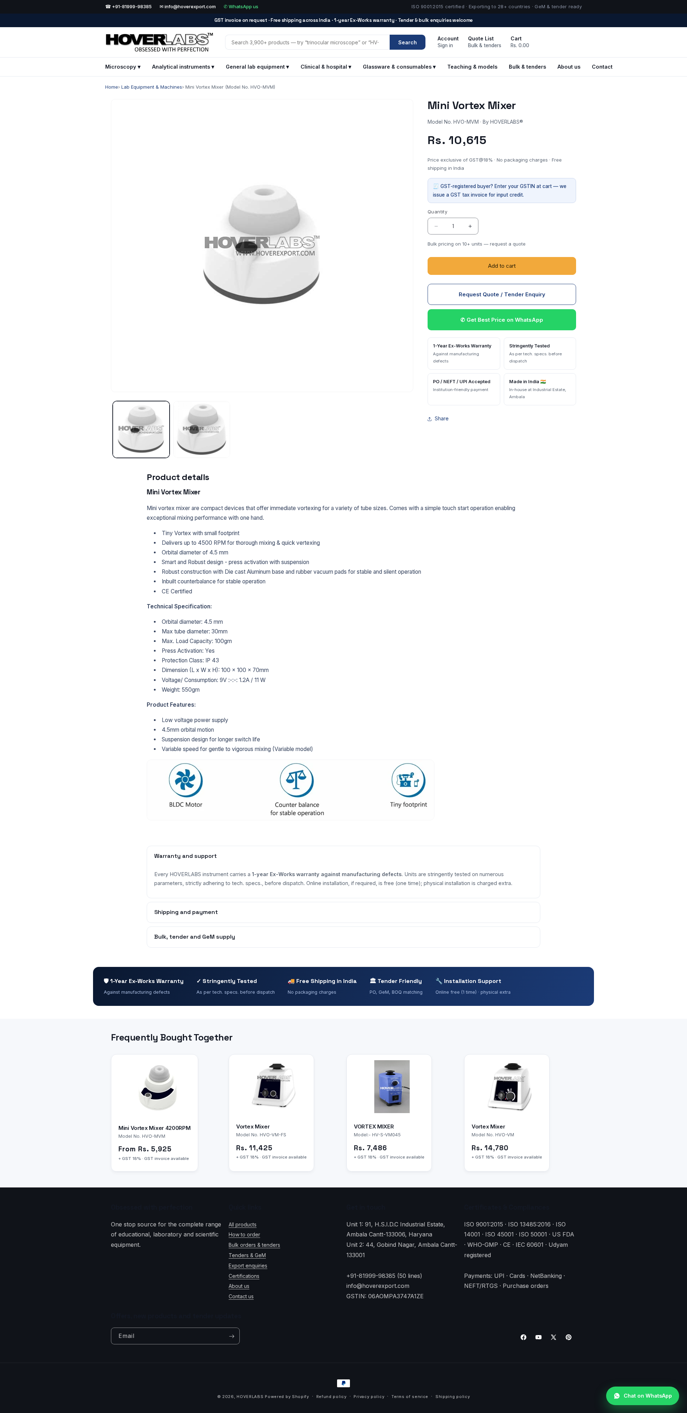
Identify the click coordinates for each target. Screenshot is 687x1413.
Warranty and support (185, 856)
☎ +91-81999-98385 (128, 6)
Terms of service (409, 1396)
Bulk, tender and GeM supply (194, 936)
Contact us (241, 1296)
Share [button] (442, 419)
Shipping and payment (186, 912)
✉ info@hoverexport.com (188, 6)
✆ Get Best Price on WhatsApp (502, 320)
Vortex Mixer (252, 1126)
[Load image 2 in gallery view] (201, 429)
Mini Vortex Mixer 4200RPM (154, 1127)
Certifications (244, 1276)
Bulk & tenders (527, 67)
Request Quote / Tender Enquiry (502, 294)
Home (111, 87)
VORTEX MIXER (374, 1126)
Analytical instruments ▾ (183, 67)
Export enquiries (248, 1265)
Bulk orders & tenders (254, 1245)
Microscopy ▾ (123, 67)
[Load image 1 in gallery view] (141, 429)
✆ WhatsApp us (241, 6)
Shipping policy (452, 1396)
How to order (244, 1234)
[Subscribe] (231, 1336)
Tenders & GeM (247, 1255)
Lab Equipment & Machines (151, 87)
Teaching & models (472, 67)
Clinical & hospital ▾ (326, 67)
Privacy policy (369, 1396)
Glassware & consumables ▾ (399, 67)
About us (568, 67)
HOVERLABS (250, 1396)
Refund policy (331, 1396)
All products (243, 1224)
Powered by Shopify (287, 1396)
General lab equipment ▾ (257, 67)
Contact (602, 67)
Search (407, 42)
